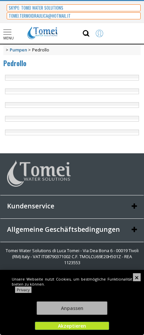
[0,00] (130, 33)
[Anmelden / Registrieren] (106, 33)
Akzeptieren (72, 326)
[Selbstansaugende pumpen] (72, 91)
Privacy (23, 289)
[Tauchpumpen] (72, 119)
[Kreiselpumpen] (72, 105)
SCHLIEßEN (137, 277)
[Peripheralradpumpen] (72, 77)
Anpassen (72, 308)
